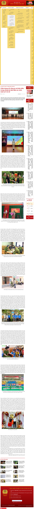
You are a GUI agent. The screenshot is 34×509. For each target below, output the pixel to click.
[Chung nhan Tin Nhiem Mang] (17, 500)
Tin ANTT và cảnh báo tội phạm (11, 28)
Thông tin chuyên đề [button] (19, 7)
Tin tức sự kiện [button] (11, 7)
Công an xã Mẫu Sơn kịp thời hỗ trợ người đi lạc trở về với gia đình (21, 480)
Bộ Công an (27, 20)
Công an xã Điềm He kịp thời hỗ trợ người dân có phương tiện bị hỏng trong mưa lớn (22, 462)
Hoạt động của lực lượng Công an (11, 13)
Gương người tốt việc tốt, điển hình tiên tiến (11, 38)
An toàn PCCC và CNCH (11, 42)
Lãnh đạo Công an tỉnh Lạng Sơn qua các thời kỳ (4, 17)
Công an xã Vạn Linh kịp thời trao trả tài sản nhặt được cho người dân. (22, 476)
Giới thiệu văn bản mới (27, 10)
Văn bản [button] (27, 7)
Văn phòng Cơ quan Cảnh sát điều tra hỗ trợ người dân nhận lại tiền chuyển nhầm (8, 480)
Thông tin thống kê (21, 29)
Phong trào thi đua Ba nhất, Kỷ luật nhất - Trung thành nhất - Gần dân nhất (20, 26)
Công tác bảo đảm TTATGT (11, 35)
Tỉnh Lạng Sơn (27, 14)
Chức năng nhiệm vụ (4, 26)
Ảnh (18, 9)
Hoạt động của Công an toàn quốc (12, 16)
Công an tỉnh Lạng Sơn (27, 16)
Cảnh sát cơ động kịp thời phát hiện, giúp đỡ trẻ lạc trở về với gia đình (22, 466)
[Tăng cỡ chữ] (24, 94)
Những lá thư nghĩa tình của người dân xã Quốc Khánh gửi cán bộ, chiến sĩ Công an (8, 476)
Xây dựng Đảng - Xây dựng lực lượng (20, 13)
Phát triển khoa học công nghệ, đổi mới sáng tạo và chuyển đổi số (20, 22)
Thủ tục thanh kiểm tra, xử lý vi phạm (20, 18)
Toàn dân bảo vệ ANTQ (20, 32)
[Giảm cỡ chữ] (22, 94)
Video (19, 11)
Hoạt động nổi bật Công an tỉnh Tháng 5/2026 (30, 95)
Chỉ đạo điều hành (11, 10)
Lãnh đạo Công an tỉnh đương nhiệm (4, 11)
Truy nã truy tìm (20, 15)
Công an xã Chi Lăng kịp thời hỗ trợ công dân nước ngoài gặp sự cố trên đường (22, 471)
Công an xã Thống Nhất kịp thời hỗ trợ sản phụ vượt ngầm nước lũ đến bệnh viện (9, 462)
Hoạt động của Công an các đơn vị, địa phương (12, 24)
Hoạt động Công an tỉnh (11, 20)
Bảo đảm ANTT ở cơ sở (11, 45)
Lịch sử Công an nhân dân (5, 22)
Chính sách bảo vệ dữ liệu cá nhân (16, 497)
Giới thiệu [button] (4, 7)
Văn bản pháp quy (27, 27)
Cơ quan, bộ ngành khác (27, 23)
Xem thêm (31, 88)
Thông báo (12, 47)
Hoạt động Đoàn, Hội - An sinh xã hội (11, 31)
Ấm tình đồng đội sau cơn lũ (9, 471)
